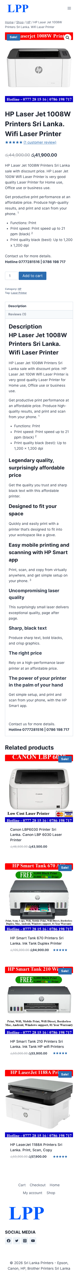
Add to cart (32, 276)
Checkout (38, 1185)
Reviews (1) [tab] (17, 314)
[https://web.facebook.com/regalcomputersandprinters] (8, 1240)
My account (32, 1193)
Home (55, 1185)
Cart (22, 1185)
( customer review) (40, 142)
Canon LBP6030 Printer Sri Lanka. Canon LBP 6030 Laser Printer (36, 834)
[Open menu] (69, 8)
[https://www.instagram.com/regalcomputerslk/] (24, 1240)
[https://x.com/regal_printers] (16, 1240)
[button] (67, 37)
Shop (51, 1193)
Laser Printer (19, 292)
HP (19, 288)
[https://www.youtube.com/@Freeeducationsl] (32, 1240)
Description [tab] (17, 306)
